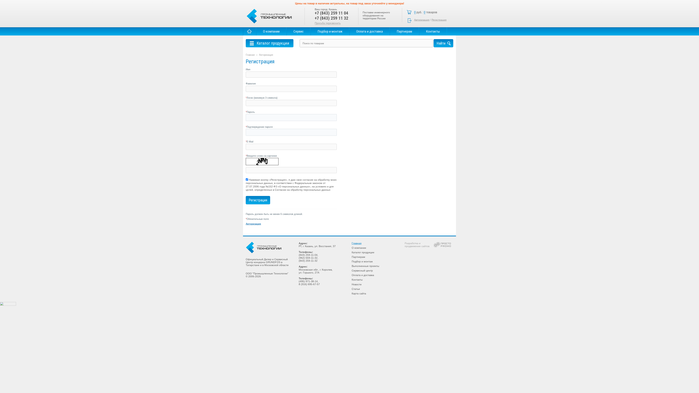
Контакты (433, 31)
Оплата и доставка (369, 31)
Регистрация (439, 19)
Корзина (427, 12)
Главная (249, 31)
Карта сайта (359, 293)
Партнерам (404, 31)
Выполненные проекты (365, 266)
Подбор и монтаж (329, 31)
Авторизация (421, 19)
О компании (271, 31)
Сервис (298, 31)
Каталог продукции (363, 252)
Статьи (356, 288)
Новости (357, 284)
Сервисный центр (362, 270)
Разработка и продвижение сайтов (417, 245)
